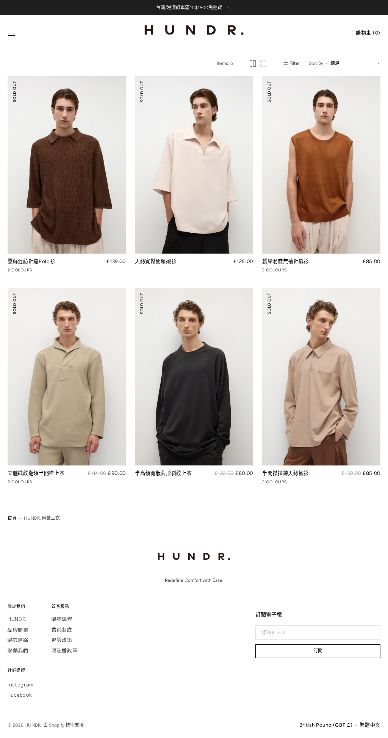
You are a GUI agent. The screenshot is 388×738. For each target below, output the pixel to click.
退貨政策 (62, 639)
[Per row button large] (252, 63)
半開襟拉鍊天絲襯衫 (285, 473)
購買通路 (18, 639)
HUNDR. (17, 619)
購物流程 (62, 619)
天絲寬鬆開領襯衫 (155, 261)
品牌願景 (18, 629)
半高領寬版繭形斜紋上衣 (163, 473)
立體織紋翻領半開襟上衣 (36, 473)
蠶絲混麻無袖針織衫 (285, 261)
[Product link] (67, 175)
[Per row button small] (263, 63)
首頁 (12, 518)
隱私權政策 (64, 650)
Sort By (316, 63)
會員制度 (62, 629)
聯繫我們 (18, 650)
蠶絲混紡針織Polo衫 (31, 261)
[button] (11, 33)
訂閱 (317, 650)
